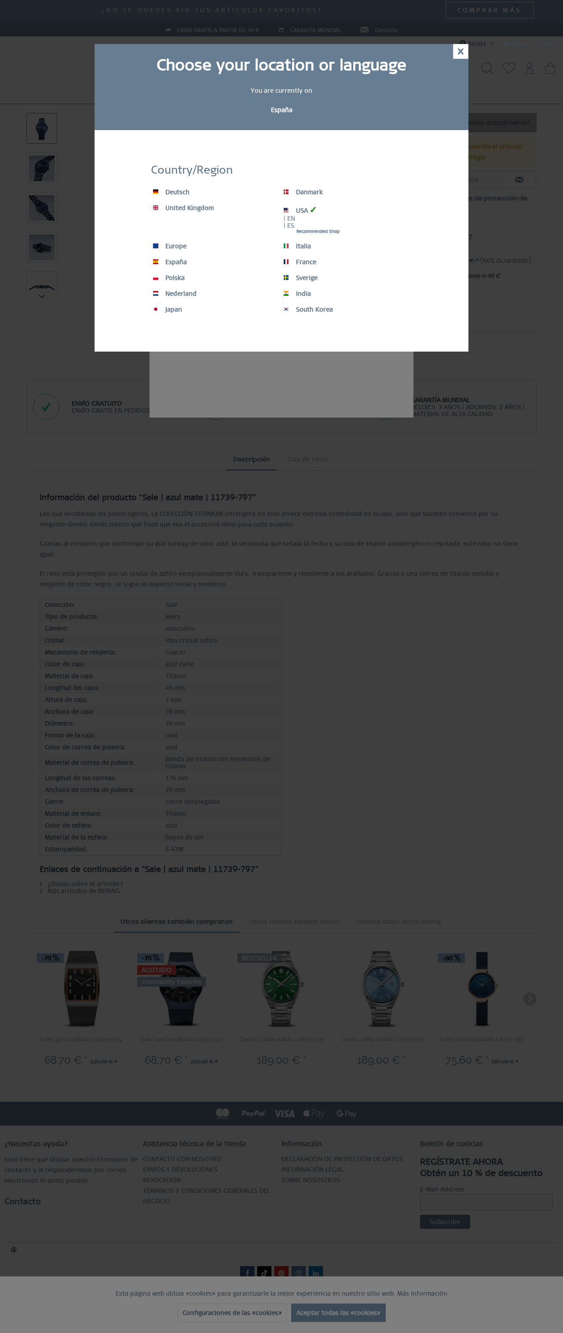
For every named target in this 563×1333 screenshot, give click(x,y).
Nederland (180, 293)
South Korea (313, 309)
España (175, 261)
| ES (289, 225)
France (305, 261)
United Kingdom (189, 207)
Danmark (308, 192)
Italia (302, 246)
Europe (175, 246)
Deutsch (177, 192)
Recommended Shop (318, 231)
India (302, 293)
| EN (289, 218)
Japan (173, 309)
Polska (174, 277)
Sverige (306, 277)
